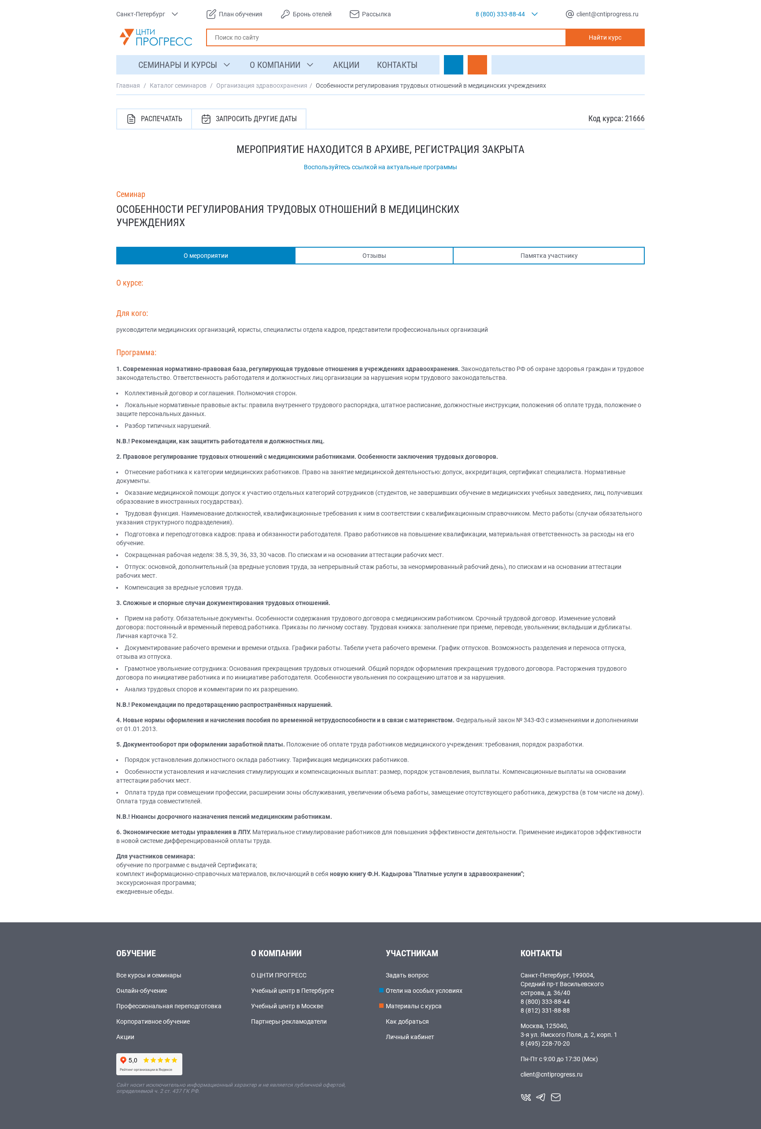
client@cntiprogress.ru (552, 1074)
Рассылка (376, 14)
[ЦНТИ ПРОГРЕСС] (156, 37)
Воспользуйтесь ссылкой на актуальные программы (380, 167)
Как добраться (407, 1021)
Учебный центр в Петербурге (292, 990)
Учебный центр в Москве (287, 1006)
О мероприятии (206, 255)
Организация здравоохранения (261, 85)
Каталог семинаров (178, 85)
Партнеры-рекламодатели (289, 1021)
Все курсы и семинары (148, 975)
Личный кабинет (410, 1036)
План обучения (240, 14)
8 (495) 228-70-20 (545, 1043)
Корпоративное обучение (153, 1021)
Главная (128, 85)
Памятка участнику (549, 255)
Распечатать (161, 119)
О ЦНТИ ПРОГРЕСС (279, 975)
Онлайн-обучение (141, 990)
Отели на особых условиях (424, 990)
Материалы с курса (414, 1006)
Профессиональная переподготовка (169, 1006)
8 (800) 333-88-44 (545, 1001)
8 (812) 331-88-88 (545, 1010)
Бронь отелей (312, 14)
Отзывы (374, 255)
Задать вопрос (407, 975)
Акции (125, 1036)
